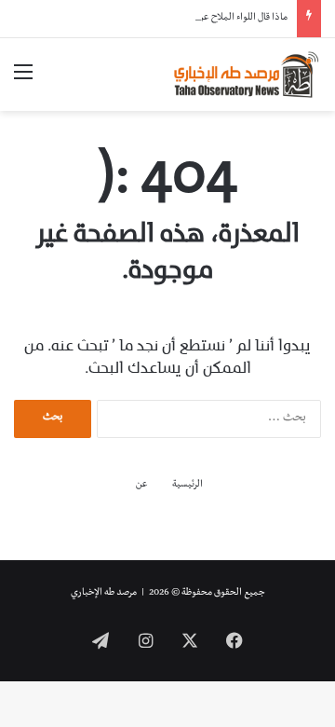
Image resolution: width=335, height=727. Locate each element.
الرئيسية (187, 485)
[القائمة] (23, 82)
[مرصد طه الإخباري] (246, 74)
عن (142, 485)
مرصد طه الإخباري (104, 593)
